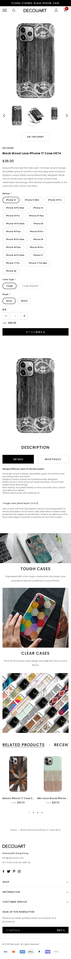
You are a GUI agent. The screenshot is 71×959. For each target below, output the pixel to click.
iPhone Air (11, 270)
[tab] (25, 745)
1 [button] (29, 812)
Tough (9, 285)
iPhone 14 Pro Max (15, 223)
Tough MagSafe (30, 285)
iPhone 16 (38, 239)
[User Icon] (56, 10)
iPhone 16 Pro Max (15, 255)
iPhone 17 (38, 255)
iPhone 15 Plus (13, 231)
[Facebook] (3, 871)
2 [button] (33, 812)
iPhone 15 (38, 223)
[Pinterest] (14, 871)
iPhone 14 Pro (13, 215)
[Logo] (35, 10)
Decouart (8, 148)
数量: (4, 309)
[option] (35, 60)
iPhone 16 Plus (13, 247)
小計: (4, 323)
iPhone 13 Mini (32, 200)
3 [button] (37, 812)
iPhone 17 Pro (13, 263)
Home (14, 830)
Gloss (9, 300)
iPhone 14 (38, 207)
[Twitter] (8, 871)
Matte (24, 300)
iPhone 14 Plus (36, 215)
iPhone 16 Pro (36, 247)
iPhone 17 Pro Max (38, 263)
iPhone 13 (11, 200)
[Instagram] (19, 871)
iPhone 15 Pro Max (15, 239)
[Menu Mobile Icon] (4, 10)
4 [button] (42, 812)
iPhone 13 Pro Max (15, 207)
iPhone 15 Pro (36, 231)
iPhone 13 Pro (55, 200)
